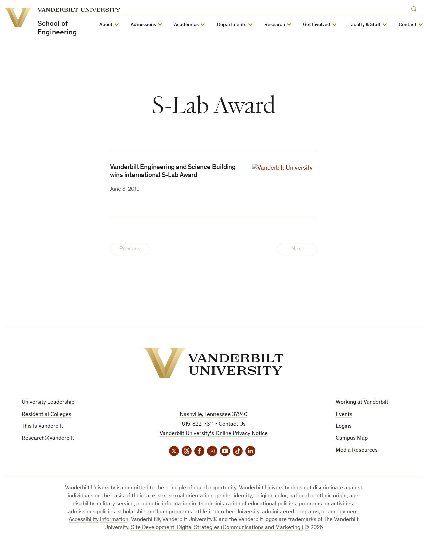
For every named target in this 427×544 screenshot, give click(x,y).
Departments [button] (231, 24)
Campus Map (352, 438)
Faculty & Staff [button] (364, 24)
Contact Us (232, 424)
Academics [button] (186, 24)
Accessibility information (98, 520)
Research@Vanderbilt (48, 438)
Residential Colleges (46, 415)
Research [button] (274, 24)
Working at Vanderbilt (362, 402)
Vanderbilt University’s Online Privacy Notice (214, 434)
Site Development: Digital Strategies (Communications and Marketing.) (217, 528)
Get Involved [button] (316, 24)
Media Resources (357, 450)
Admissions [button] (143, 24)
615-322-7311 (198, 424)
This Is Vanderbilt (42, 426)
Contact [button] (408, 24)
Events (344, 415)
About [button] (106, 24)
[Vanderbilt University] (213, 363)
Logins (344, 426)
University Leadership (48, 402)
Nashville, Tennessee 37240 (213, 415)
